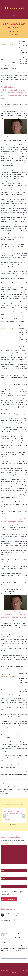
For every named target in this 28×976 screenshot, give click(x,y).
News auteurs (14, 34)
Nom (3, 870)
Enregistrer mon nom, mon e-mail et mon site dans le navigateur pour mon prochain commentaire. (13, 892)
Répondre (4, 924)
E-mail (3, 878)
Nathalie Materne (20, 968)
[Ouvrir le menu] (14, 15)
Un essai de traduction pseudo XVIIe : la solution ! (21, 787)
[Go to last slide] (4, 816)
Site (2, 886)
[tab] (10, 824)
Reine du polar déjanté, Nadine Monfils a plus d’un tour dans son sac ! (13, 813)
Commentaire (5, 843)
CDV (15, 970)
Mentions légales (4, 970)
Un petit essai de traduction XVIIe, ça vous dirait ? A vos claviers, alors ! (6, 788)
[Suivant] (23, 816)
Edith (10, 31)
